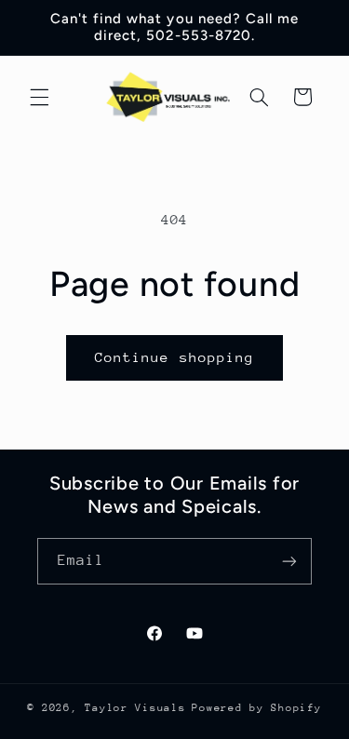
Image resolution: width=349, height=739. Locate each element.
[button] (39, 96)
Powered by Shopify (256, 708)
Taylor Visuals (135, 708)
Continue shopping (174, 357)
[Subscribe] (289, 561)
